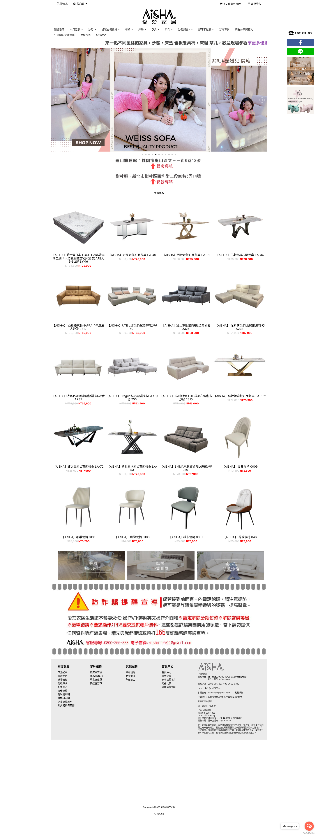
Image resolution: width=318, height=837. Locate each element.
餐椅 (128, 29)
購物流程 (62, 679)
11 (175, 154)
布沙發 (246, 725)
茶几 (168, 29)
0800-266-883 (215, 683)
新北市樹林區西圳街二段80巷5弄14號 (225, 697)
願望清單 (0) (168, 679)
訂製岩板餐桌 (110, 29)
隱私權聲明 (64, 694)
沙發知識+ (184, 29)
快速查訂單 (96, 683)
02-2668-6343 (232, 683)
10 (172, 154)
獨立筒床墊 (203, 727)
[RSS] (155, 814)
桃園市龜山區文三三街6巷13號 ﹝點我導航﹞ (222, 718)
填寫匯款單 (96, 679)
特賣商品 (130, 675)
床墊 (141, 29)
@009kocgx (211, 715)
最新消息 (130, 672)
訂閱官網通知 (169, 686)
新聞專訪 (224, 29)
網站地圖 (160, 814)
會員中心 (166, 672)
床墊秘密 (62, 672)
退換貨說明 (64, 697)
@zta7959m (214, 688)
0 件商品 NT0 (233, 3)
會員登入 (255, 3)
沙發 (91, 29)
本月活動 (75, 29)
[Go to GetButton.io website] (309, 833)
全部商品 (130, 679)
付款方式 (85, 34)
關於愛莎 (59, 29)
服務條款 (62, 690)
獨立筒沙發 (248, 730)
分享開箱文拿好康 (64, 34)
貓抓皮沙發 (256, 725)
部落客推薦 (205, 29)
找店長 (80, 3)
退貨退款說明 (65, 701)
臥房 (155, 29)
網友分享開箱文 (244, 29)
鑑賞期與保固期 (66, 705)
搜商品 (63, 3)
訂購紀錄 (166, 675)
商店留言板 (96, 672)
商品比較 (166, 683)
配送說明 (101, 34)
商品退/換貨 (96, 675)
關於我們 (62, 675)
